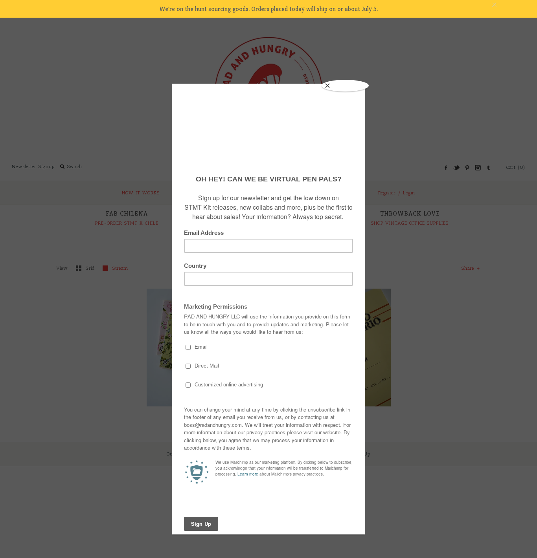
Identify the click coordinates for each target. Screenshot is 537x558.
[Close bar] (513, 5)
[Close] (345, 85)
